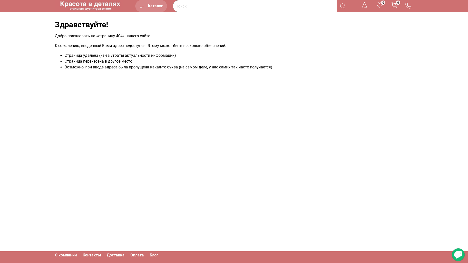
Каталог (155, 6)
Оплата (137, 255)
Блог (154, 255)
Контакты (92, 255)
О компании (66, 255)
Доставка (116, 255)
